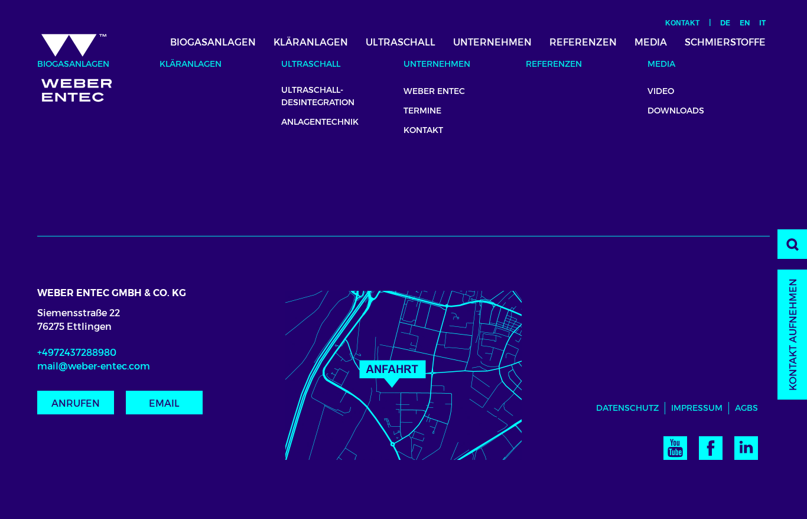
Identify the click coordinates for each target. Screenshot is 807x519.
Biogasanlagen (213, 42)
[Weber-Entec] (86, 63)
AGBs (746, 408)
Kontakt (682, 23)
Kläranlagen (311, 42)
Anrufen (75, 403)
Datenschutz (627, 408)
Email (164, 403)
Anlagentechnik (320, 121)
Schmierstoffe (725, 42)
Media (650, 42)
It (762, 22)
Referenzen (583, 42)
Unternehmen (492, 42)
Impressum (697, 408)
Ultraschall (400, 42)
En (745, 22)
